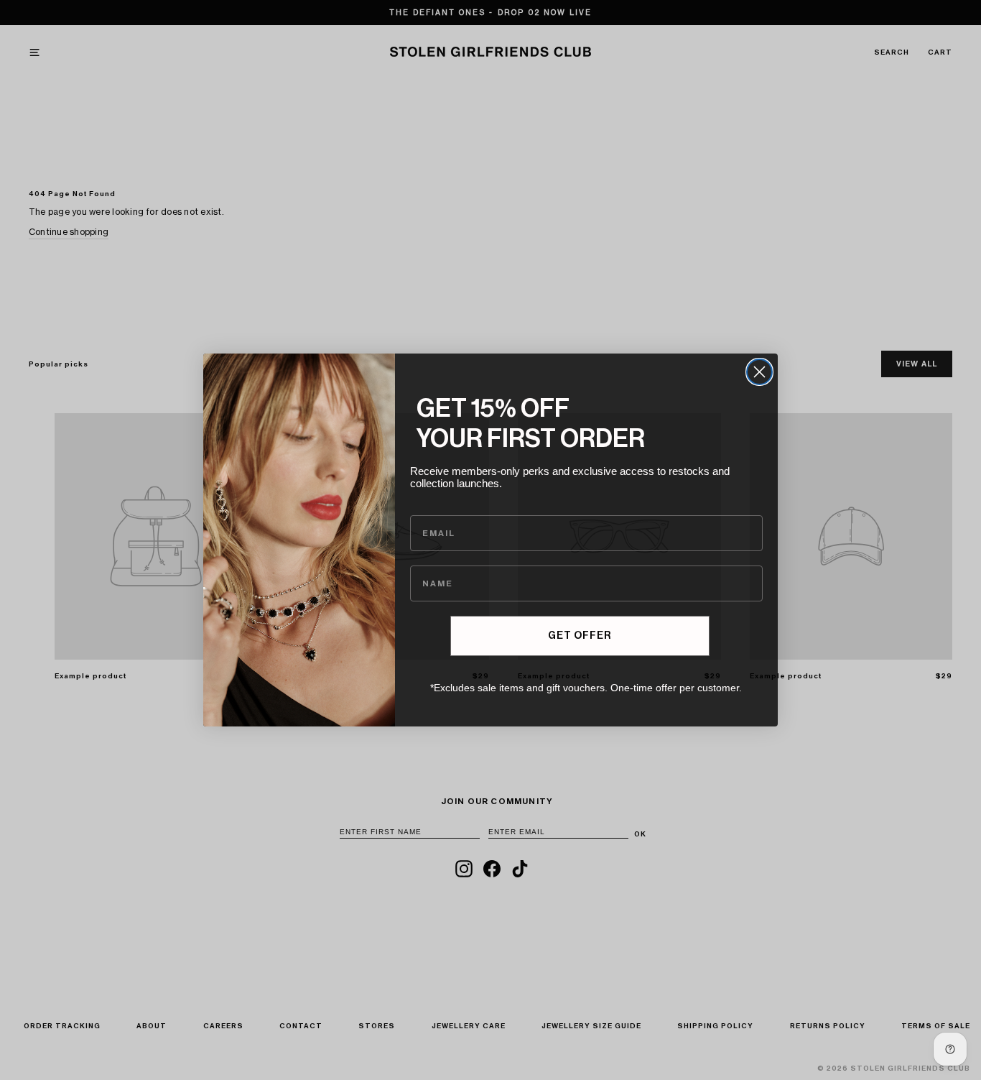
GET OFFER (579, 636)
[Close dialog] (759, 371)
